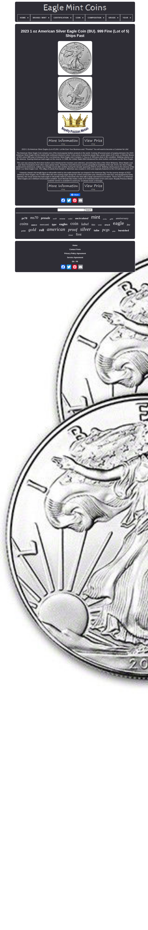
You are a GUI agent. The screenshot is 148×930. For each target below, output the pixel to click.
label (85, 224)
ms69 (55, 219)
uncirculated (81, 218)
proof (72, 229)
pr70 (24, 218)
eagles (63, 224)
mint (95, 217)
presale (45, 218)
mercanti (44, 224)
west (100, 225)
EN (73, 262)
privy (113, 231)
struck (107, 225)
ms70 (34, 218)
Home (75, 245)
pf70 (111, 219)
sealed (70, 219)
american (56, 229)
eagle (118, 223)
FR (77, 262)
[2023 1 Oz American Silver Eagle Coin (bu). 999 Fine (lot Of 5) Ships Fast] (75, 58)
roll (41, 230)
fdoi (93, 224)
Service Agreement (75, 258)
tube (96, 230)
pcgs (106, 229)
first (79, 234)
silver (85, 229)
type (54, 224)
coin (74, 223)
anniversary (122, 218)
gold (32, 229)
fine (128, 224)
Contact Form (75, 249)
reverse (62, 219)
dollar (105, 219)
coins (24, 224)
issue (71, 235)
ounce (34, 225)
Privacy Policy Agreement (75, 253)
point (23, 231)
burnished (123, 230)
